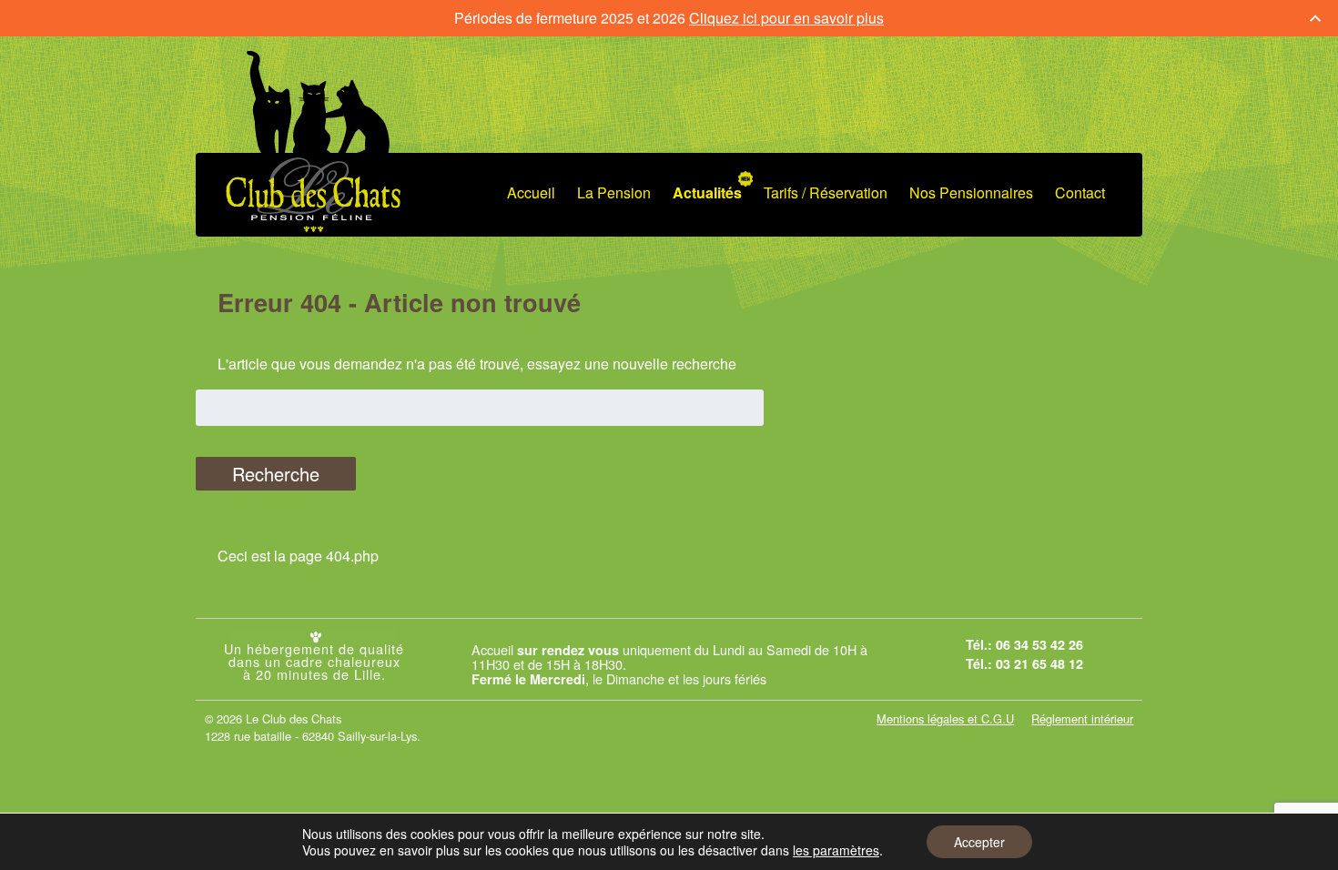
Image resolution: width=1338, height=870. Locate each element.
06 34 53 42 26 (1039, 644)
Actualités (707, 192)
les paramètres (836, 850)
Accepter (979, 842)
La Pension (614, 192)
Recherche (275, 473)
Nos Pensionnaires (971, 192)
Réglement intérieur (1082, 718)
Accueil (531, 192)
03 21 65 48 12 (1039, 663)
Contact (1080, 192)
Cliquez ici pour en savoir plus (786, 17)
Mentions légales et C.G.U (945, 718)
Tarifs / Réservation (825, 192)
